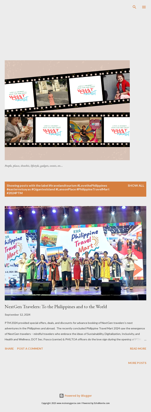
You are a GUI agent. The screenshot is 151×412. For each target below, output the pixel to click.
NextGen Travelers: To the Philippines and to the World (56, 306)
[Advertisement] (78, 32)
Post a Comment (30, 348)
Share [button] (9, 348)
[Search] (134, 7)
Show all (136, 185)
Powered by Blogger (78, 395)
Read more (138, 348)
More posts (137, 362)
